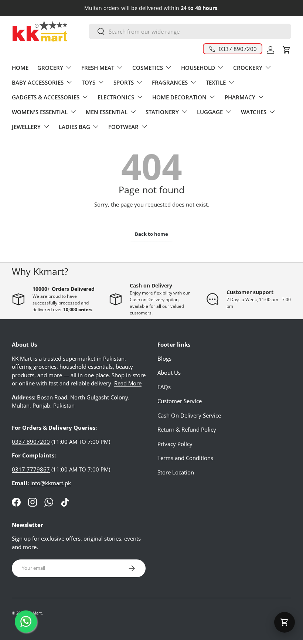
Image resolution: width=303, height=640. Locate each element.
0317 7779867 (31, 469)
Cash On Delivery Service (189, 415)
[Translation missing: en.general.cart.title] (284, 622)
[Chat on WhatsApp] (26, 621)
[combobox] (190, 31)
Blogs (164, 358)
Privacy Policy (175, 443)
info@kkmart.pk (50, 483)
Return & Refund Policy (186, 429)
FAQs (164, 387)
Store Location (175, 472)
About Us (169, 372)
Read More (128, 383)
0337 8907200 (31, 441)
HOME (20, 67)
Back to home (151, 234)
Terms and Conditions (185, 458)
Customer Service (179, 401)
